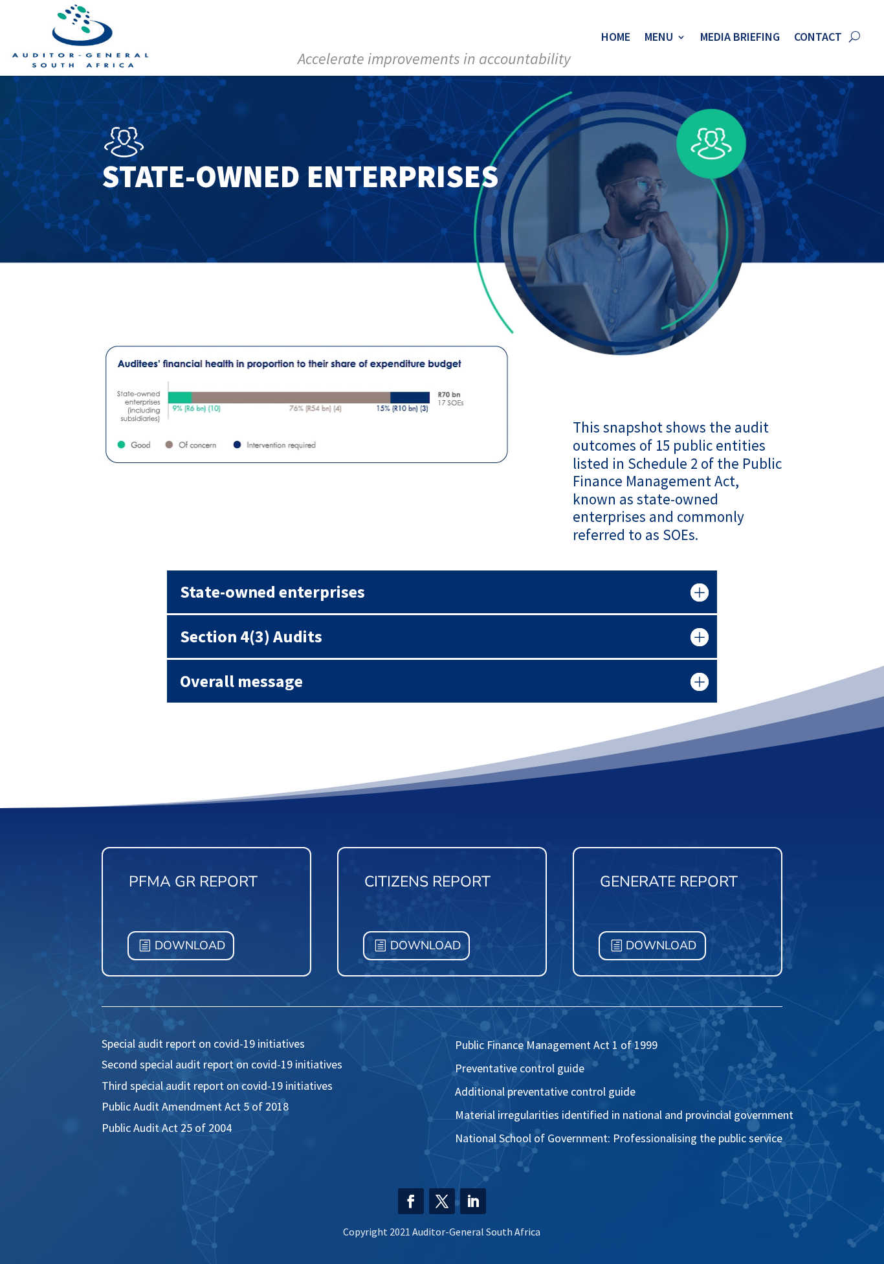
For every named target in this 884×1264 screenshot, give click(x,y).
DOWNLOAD (190, 945)
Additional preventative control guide (545, 1091)
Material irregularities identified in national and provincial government (624, 1114)
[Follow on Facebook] (411, 1201)
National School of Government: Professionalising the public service (618, 1138)
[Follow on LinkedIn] (473, 1201)
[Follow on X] (442, 1201)
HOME (615, 36)
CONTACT (818, 36)
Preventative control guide (519, 1068)
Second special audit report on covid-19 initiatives (222, 1064)
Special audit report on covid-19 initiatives (203, 1043)
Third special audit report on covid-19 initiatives (217, 1085)
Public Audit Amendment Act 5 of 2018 (195, 1106)
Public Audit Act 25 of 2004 (168, 1127)
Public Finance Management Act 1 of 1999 (556, 1044)
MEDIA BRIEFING (740, 36)
